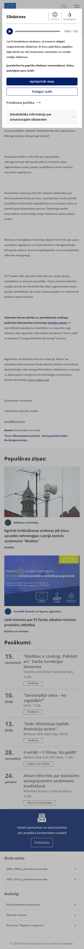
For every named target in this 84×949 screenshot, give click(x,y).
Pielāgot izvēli (42, 92)
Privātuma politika (20, 103)
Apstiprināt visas (42, 81)
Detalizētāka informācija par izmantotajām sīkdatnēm (30, 117)
